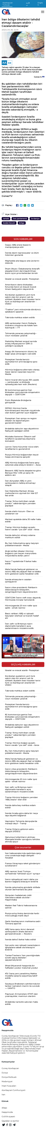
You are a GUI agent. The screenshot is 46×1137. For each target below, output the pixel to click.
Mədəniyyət (7, 1081)
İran (3, 1095)
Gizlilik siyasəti (8, 1116)
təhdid (6, 219)
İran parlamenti (20, 219)
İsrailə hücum (9, 223)
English (40, 4)
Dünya (5, 1073)
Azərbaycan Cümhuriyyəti (13, 1090)
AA (4, 62)
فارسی (28, 4)
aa (9, 62)
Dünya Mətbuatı (9, 1077)
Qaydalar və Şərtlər (10, 1121)
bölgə (21, 223)
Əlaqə (4, 1108)
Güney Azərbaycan (10, 1068)
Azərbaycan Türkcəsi (8, 4)
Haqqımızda (7, 1112)
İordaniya (35, 219)
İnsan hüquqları (9, 1086)
